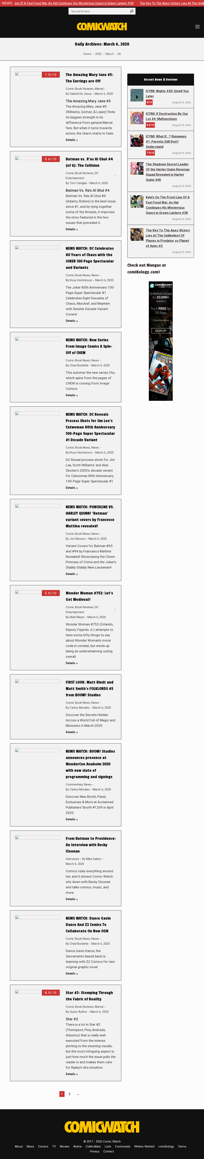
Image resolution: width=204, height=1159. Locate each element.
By (79, 94)
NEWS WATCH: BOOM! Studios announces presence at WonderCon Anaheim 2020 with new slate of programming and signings (90, 764)
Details (70, 140)
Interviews (72, 859)
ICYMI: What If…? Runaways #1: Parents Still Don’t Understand (166, 142)
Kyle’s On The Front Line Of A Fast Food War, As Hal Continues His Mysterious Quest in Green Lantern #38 (168, 205)
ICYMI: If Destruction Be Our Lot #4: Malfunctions (167, 116)
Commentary (74, 784)
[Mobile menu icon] (197, 26)
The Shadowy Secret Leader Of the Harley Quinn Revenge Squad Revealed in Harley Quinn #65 (168, 172)
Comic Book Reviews (79, 89)
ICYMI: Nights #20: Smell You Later (167, 93)
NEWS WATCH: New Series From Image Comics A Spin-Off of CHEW (89, 346)
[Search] (131, 11)
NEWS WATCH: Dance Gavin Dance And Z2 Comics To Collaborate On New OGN (88, 925)
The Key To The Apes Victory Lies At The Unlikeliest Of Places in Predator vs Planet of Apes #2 (168, 238)
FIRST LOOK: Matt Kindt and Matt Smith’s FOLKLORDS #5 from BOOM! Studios (89, 689)
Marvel (99, 89)
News (95, 275)
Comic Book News (78, 275)
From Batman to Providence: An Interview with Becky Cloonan (91, 845)
